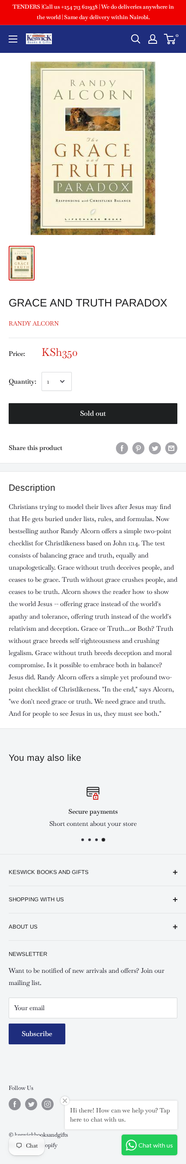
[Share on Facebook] (122, 447)
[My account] (152, 39)
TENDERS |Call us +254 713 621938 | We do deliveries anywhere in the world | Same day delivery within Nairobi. (93, 12)
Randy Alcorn (34, 323)
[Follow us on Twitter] (31, 1104)
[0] (170, 39)
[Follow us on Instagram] (48, 1104)
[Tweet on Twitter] (155, 447)
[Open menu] (13, 39)
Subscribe (37, 1033)
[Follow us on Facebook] (15, 1104)
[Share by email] (171, 447)
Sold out (93, 413)
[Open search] (136, 39)
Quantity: (22, 381)
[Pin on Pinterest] (138, 447)
